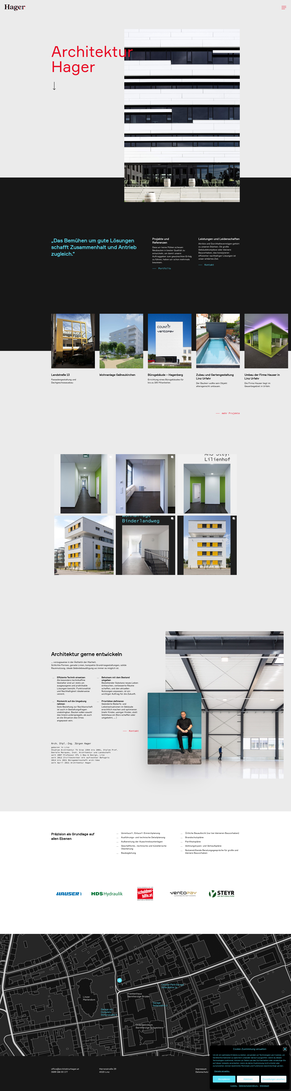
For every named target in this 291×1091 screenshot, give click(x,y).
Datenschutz (202, 1072)
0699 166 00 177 (59, 1072)
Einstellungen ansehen (274, 1079)
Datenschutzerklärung (248, 1085)
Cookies (233, 1085)
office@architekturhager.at (65, 1069)
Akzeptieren (224, 1079)
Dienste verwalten (222, 1071)
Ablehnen (248, 1079)
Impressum (264, 1085)
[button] (284, 1049)
